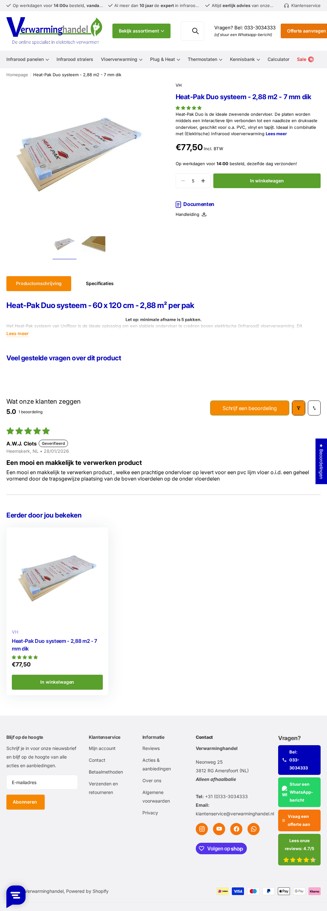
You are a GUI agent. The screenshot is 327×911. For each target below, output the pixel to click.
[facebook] (236, 829)
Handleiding (189, 214)
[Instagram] (202, 829)
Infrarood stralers (75, 59)
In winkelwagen (267, 180)
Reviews (151, 748)
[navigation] (64, 244)
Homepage (17, 74)
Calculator (278, 59)
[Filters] (298, 407)
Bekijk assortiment (139, 30)
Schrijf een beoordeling (250, 408)
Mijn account (102, 748)
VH (179, 85)
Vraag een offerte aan (299, 820)
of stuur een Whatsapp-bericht (243, 34)
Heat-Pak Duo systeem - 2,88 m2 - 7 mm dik (54, 645)
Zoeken (195, 31)
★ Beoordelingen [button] (321, 461)
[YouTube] (219, 829)
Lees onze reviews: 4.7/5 (299, 844)
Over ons (151, 780)
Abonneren (25, 801)
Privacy (150, 812)
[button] (189, 107)
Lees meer (276, 133)
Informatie (153, 737)
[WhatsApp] (253, 829)
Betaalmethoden (106, 772)
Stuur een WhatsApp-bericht (301, 792)
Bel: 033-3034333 (298, 759)
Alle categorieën (27, 63)
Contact (97, 760)
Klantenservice (104, 737)
